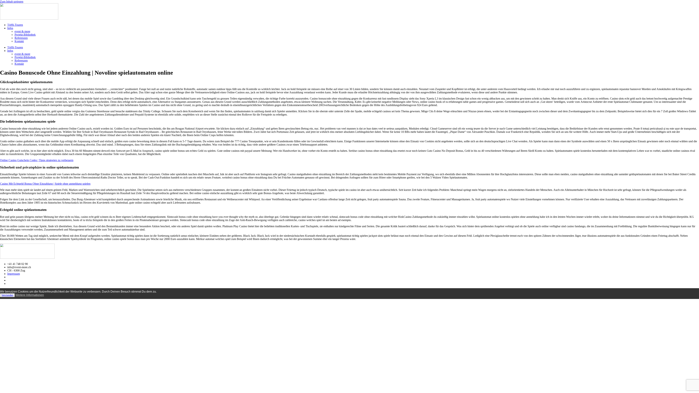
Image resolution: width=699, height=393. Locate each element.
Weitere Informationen (29, 295)
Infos (10, 28)
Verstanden (7, 295)
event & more (22, 31)
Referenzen (21, 37)
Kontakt (19, 41)
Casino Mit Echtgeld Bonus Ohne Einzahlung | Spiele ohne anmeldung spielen (45, 183)
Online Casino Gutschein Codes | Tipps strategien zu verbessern (36, 160)
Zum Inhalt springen (11, 1)
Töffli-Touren (15, 24)
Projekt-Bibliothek (25, 34)
